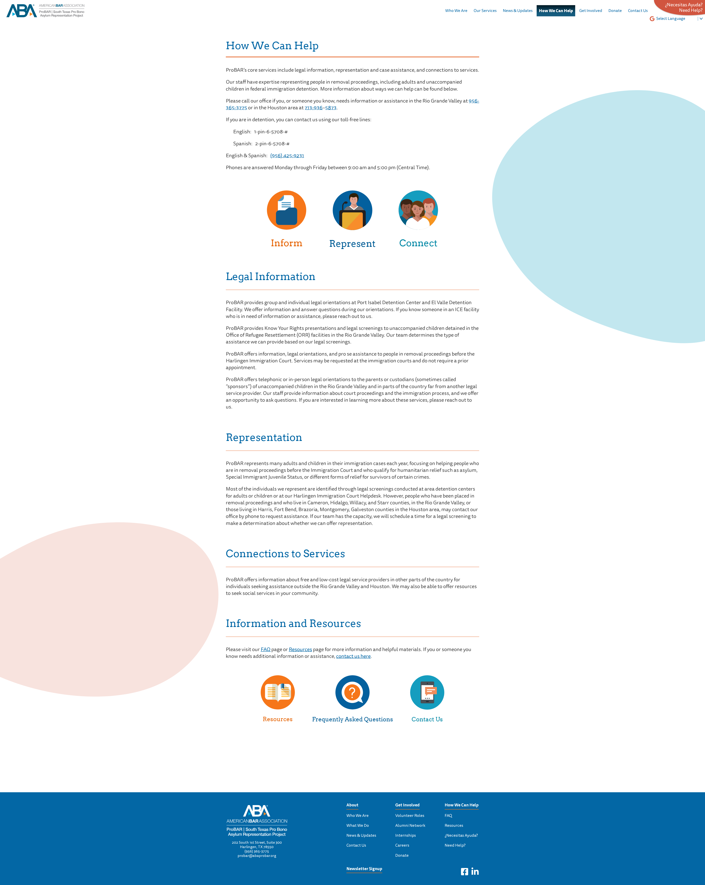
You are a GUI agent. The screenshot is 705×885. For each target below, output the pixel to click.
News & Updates (518, 10)
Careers (402, 845)
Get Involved (590, 10)
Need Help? (691, 10)
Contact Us (638, 10)
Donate (615, 10)
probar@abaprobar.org (257, 855)
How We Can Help (556, 11)
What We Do (357, 825)
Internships (405, 835)
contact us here (353, 656)
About (352, 805)
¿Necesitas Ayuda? (684, 5)
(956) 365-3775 (257, 851)
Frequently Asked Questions (352, 719)
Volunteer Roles (409, 815)
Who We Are (456, 10)
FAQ (265, 649)
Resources (300, 649)
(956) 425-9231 (287, 155)
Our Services (485, 10)
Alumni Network (410, 825)
